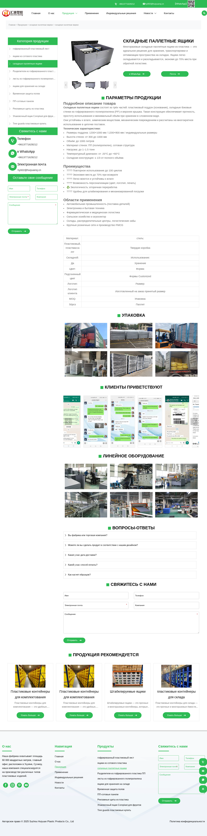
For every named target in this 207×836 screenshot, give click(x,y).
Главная (12, 25)
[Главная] (12, 13)
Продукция (22, 25)
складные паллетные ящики (41, 25)
